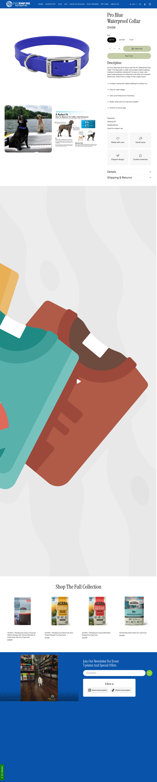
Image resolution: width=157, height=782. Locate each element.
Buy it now (129, 56)
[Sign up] (149, 673)
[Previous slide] (8, 611)
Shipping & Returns (119, 177)
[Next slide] (37, 611)
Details (111, 171)
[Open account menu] (144, 4)
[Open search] (140, 4)
